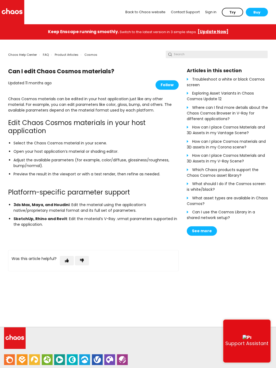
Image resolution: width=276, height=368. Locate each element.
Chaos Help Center (22, 55)
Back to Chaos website (145, 12)
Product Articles (66, 55)
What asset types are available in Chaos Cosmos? (227, 200)
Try (232, 12)
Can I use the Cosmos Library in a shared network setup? (221, 214)
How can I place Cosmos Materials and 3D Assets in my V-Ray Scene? (226, 158)
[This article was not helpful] (82, 260)
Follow (167, 85)
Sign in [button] (210, 12)
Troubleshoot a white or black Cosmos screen (226, 82)
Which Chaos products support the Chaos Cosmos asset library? (222, 172)
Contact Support (185, 12)
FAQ (46, 55)
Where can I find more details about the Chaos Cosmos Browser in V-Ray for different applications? (227, 113)
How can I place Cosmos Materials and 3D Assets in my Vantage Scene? (226, 130)
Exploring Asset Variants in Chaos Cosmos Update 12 (220, 96)
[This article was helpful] (67, 260)
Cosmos (90, 55)
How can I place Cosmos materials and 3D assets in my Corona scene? (226, 144)
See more (202, 231)
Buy (256, 12)
